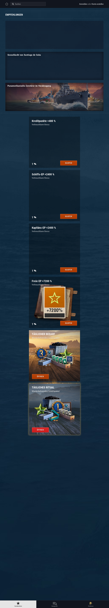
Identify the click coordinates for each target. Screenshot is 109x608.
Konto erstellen (98, 4)
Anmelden (83, 4)
